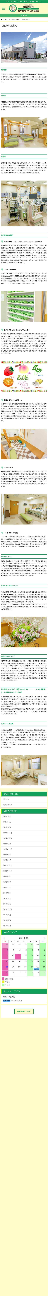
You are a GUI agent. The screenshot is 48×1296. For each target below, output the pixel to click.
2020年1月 (7, 887)
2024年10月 (7, 838)
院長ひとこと (7, 805)
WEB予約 (24, 15)
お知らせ (6, 799)
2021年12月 (7, 865)
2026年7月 (7, 822)
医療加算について (24, 1011)
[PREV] (4, 937)
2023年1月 (7, 860)
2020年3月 (7, 882)
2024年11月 (7, 833)
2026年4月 (7, 827)
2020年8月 (7, 876)
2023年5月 (7, 855)
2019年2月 (7, 904)
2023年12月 (7, 849)
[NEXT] (43, 937)
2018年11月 (7, 909)
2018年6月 (7, 920)
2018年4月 (7, 926)
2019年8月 (7, 893)
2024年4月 (7, 844)
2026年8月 (7, 816)
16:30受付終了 (16, 1001)
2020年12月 (7, 871)
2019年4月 (7, 898)
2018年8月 (7, 915)
